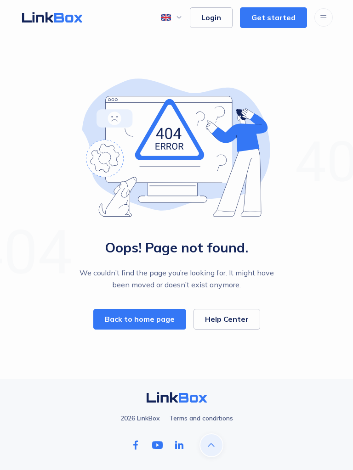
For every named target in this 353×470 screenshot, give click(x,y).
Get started (273, 17)
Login (211, 17)
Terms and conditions (201, 418)
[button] (171, 17)
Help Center (227, 319)
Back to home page (140, 319)
